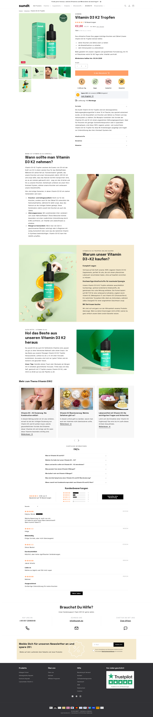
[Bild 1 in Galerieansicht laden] (25, 73)
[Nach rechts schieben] (78, 441)
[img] (29, 511)
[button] (46, 6)
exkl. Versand (100, 26)
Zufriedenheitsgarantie (84, 678)
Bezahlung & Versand (83, 672)
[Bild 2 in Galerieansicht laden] (38, 73)
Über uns (51, 672)
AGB (78, 685)
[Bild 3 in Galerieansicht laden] (51, 73)
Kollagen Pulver (24, 672)
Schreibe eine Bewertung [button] (113, 496)
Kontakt (79, 675)
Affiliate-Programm (54, 678)
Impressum (80, 681)
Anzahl (77, 62)
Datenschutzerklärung (108, 651)
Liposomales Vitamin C (26, 681)
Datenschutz (81, 688)
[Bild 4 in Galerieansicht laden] (64, 73)
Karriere (50, 675)
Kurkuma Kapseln (24, 678)
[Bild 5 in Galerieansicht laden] (25, 86)
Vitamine (78, 14)
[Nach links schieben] (74, 441)
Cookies (79, 691)
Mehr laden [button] (76, 593)
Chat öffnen (125, 621)
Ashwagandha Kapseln (26, 675)
